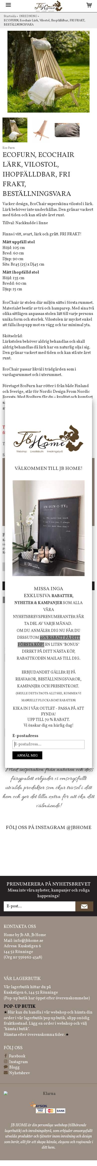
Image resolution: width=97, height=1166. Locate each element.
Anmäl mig (27, 755)
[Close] (92, 397)
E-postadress (25, 736)
